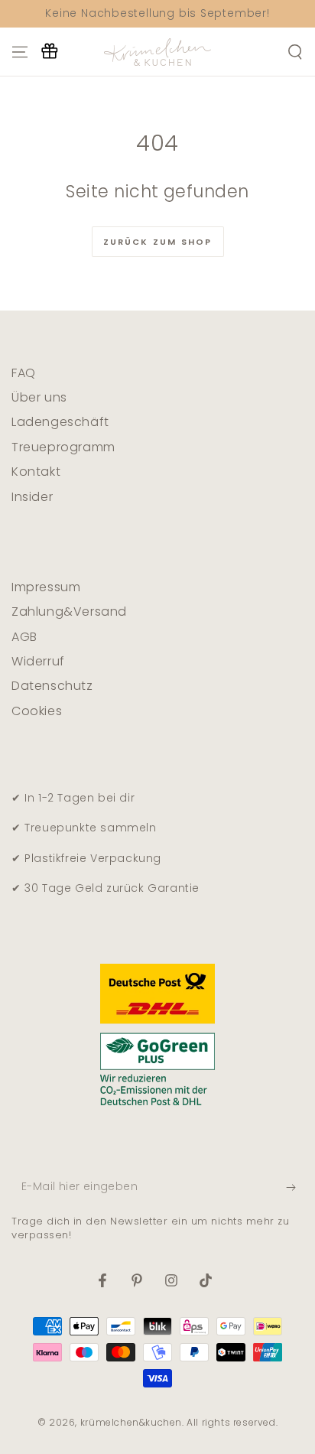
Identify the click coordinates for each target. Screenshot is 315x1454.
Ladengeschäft (60, 422)
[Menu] (20, 52)
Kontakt (35, 471)
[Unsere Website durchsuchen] (295, 52)
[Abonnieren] (295, 1188)
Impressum (45, 587)
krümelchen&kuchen (131, 1422)
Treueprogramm (63, 447)
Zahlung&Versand (69, 611)
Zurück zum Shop (158, 242)
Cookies (36, 711)
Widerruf (38, 661)
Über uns (39, 397)
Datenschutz (52, 685)
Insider (32, 497)
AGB (24, 637)
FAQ (23, 373)
